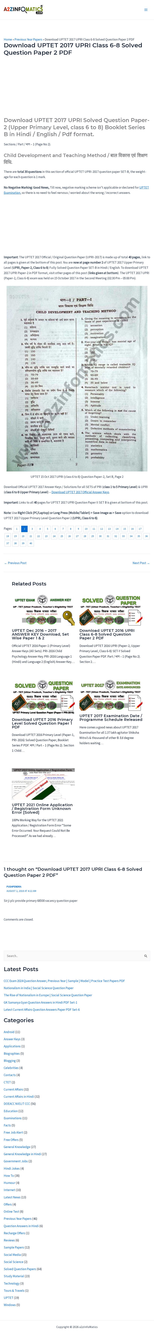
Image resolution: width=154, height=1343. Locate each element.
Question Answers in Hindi (21, 1226)
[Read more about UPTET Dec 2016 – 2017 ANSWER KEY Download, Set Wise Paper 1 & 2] (43, 609)
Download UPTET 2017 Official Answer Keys (80, 492)
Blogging (10, 1061)
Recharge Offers (14, 1233)
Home (8, 39)
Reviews (9, 1240)
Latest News (12, 1197)
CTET (7, 1082)
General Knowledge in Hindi (22, 1154)
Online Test (11, 1211)
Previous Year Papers (28, 39)
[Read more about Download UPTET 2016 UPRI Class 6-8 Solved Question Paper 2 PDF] (110, 609)
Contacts (10, 1075)
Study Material (14, 1276)
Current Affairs (13, 1089)
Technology (12, 1283)
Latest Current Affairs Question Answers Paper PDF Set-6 (42, 1010)
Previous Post (15, 563)
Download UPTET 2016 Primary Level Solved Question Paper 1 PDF (42, 723)
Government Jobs (16, 1161)
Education (11, 1111)
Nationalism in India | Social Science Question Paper (38, 988)
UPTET (8, 1298)
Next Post (141, 563)
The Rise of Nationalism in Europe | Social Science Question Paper (48, 995)
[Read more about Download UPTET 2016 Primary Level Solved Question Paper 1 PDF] (43, 697)
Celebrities (11, 1068)
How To (9, 1176)
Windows (10, 1305)
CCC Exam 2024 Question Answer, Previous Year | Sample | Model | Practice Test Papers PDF (64, 981)
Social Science (13, 1262)
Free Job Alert (13, 1132)
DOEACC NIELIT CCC (17, 1104)
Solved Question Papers (20, 1269)
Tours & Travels (14, 1291)
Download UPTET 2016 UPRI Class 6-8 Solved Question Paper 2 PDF (106, 634)
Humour (9, 1183)
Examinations (13, 1118)
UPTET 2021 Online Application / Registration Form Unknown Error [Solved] (42, 809)
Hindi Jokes (12, 1168)
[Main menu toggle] (146, 9)
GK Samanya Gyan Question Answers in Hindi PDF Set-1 (40, 1002)
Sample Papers (14, 1247)
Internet (9, 1190)
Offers (8, 1204)
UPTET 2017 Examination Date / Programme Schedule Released (110, 718)
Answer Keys (12, 1039)
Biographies (12, 1053)
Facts (7, 1125)
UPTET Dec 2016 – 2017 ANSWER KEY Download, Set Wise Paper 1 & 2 (40, 634)
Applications (12, 1046)
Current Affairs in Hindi (19, 1096)
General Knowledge (17, 1147)
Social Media (12, 1255)
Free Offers (11, 1140)
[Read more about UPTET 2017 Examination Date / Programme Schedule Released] (110, 695)
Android (9, 1032)
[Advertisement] (77, 89)
